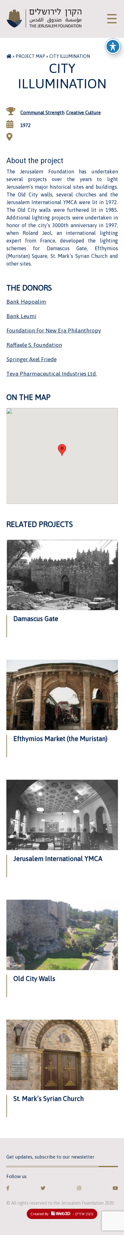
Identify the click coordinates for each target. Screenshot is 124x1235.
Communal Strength (42, 112)
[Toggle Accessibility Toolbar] (113, 46)
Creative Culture (83, 112)
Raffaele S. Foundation (34, 345)
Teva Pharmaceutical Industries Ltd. (51, 374)
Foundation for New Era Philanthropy (53, 330)
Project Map (30, 56)
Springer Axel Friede (31, 359)
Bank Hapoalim (26, 302)
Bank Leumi (21, 316)
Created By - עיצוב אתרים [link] (62, 1214)
